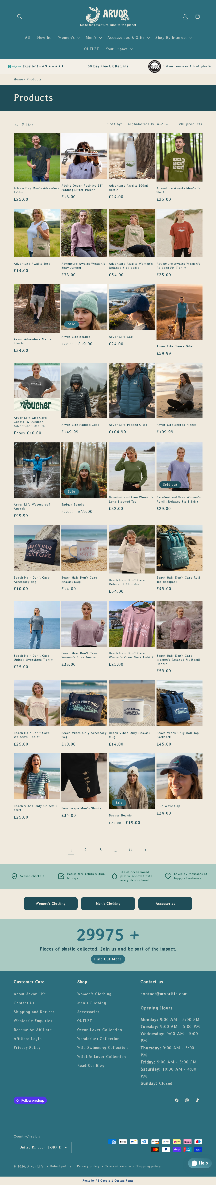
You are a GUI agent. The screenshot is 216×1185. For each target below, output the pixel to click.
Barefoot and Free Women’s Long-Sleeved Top (131, 499)
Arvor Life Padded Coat (80, 424)
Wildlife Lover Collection (101, 1057)
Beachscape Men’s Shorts (81, 808)
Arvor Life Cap (121, 336)
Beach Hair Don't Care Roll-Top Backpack (179, 579)
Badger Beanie (72, 504)
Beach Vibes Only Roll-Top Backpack (178, 735)
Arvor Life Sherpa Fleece (177, 424)
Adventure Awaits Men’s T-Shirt (178, 190)
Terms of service (118, 1166)
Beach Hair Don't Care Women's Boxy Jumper (79, 655)
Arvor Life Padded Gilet (128, 424)
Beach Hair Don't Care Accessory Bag (32, 579)
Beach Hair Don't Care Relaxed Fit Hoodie (127, 582)
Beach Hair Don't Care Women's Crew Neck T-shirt (131, 655)
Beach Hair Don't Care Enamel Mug (79, 579)
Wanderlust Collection (98, 1039)
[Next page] (145, 850)
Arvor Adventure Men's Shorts (32, 341)
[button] (20, 17)
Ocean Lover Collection (99, 1030)
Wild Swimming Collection (102, 1047)
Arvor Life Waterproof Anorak (32, 506)
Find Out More (108, 959)
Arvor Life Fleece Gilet (175, 346)
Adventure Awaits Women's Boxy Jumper (83, 265)
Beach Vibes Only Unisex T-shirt (36, 808)
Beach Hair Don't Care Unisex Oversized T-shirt (34, 657)
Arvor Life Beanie (75, 336)
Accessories (88, 1012)
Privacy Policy (27, 1047)
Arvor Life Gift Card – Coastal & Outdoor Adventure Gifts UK (32, 422)
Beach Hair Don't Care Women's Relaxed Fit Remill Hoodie (179, 660)
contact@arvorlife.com (164, 993)
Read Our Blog (91, 1065)
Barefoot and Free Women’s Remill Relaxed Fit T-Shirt (179, 499)
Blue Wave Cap (168, 806)
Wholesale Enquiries (33, 1021)
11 (130, 850)
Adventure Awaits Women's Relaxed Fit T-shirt (179, 265)
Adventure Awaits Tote (32, 263)
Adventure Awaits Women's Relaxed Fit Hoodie (131, 265)
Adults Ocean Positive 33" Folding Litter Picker (82, 187)
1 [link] (71, 849)
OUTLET (84, 1021)
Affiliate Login (28, 1039)
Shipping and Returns (34, 1012)
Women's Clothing (94, 994)
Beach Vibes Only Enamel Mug (129, 735)
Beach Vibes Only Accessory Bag (84, 735)
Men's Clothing (91, 1003)
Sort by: (114, 124)
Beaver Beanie (120, 815)
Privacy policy (88, 1166)
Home (18, 79)
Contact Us (24, 1003)
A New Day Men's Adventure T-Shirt (36, 190)
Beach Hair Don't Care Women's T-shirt (32, 735)
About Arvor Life (30, 994)
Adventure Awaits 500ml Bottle (128, 187)
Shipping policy (148, 1166)
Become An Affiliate (33, 1030)
